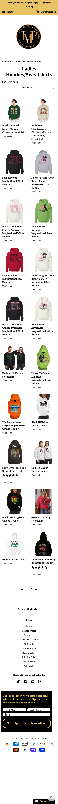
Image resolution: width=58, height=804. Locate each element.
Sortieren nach (10, 81)
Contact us (29, 635)
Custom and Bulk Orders (29, 639)
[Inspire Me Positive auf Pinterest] (32, 682)
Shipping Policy (29, 657)
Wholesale (29, 665)
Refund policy (29, 652)
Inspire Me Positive (39, 738)
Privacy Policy (29, 648)
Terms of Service (29, 661)
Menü (9, 11)
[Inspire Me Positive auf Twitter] (18, 682)
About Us (29, 626)
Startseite (6, 61)
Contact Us (45, 801)
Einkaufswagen (48, 11)
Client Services (29, 630)
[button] (10, 475)
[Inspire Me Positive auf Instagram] (39, 682)
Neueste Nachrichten (29, 609)
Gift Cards (29, 643)
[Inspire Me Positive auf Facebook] (25, 682)
